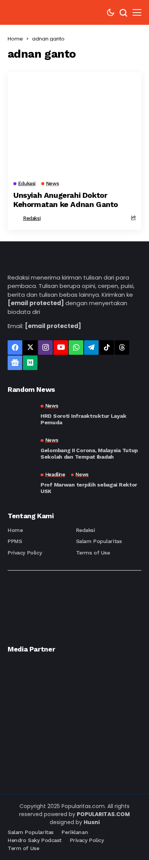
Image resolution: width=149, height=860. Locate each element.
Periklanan (75, 832)
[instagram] (45, 347)
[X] (30, 347)
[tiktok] (106, 347)
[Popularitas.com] (30, 12)
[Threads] (122, 347)
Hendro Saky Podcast (35, 840)
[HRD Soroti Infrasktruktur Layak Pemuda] (21, 414)
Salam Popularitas (99, 541)
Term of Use (23, 848)
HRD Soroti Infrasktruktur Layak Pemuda (83, 419)
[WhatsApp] (76, 347)
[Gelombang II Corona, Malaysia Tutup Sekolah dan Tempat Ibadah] (21, 448)
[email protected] (36, 303)
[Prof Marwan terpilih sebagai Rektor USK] (21, 483)
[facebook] (15, 347)
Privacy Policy (25, 553)
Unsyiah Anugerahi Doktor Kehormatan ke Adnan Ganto (65, 200)
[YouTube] (60, 347)
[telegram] (91, 347)
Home (15, 38)
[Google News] (15, 363)
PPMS (15, 541)
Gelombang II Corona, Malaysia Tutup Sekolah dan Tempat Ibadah (89, 453)
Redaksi (31, 218)
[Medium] (30, 363)
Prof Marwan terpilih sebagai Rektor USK (88, 488)
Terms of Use (93, 553)
